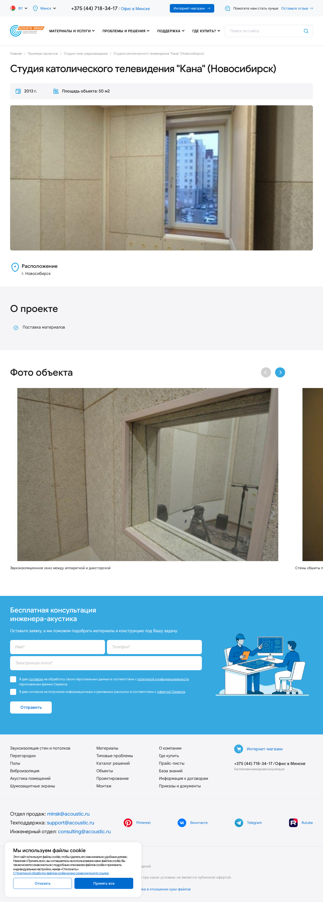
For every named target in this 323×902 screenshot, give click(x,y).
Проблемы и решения (123, 31)
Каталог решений (113, 763)
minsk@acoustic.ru (68, 814)
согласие (36, 679)
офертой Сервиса (171, 692)
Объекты (104, 771)
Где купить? (204, 31)
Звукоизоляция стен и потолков (40, 748)
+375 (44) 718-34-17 (94, 8)
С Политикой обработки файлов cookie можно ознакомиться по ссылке (61, 873)
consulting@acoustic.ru (84, 831)
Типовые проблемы (114, 756)
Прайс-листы (171, 763)
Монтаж (103, 786)
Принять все (104, 883)
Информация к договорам (183, 778)
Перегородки (23, 756)
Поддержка (168, 31)
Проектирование (112, 778)
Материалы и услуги (70, 31)
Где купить (169, 756)
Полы (15, 763)
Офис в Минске (135, 9)
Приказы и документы (180, 786)
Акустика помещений (30, 778)
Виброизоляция (24, 771)
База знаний (170, 771)
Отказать (42, 883)
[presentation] (266, 372)
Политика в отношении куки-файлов (160, 889)
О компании (170, 748)
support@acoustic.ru (70, 822)
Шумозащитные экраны (32, 786)
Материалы (107, 748)
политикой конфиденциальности (163, 679)
